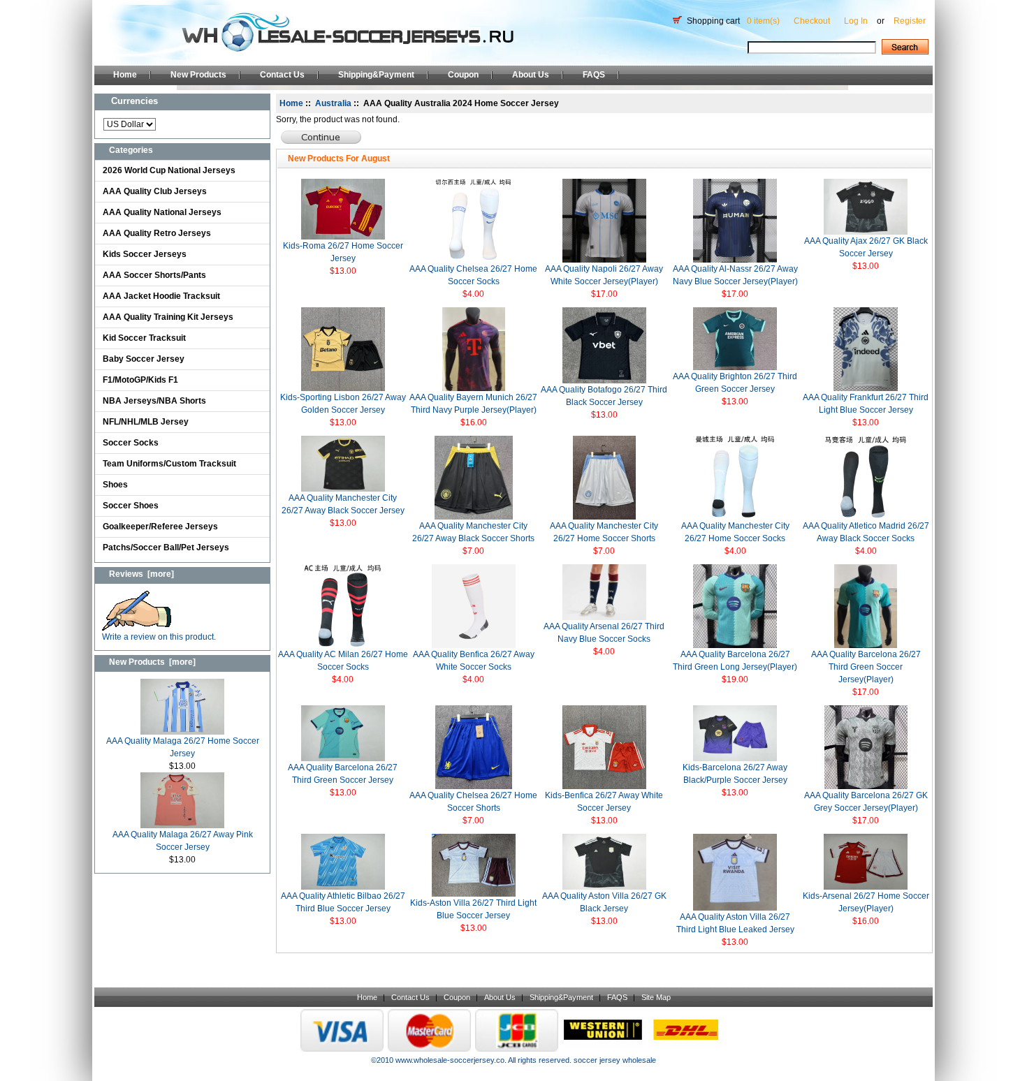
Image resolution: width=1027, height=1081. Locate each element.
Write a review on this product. (159, 637)
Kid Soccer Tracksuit (144, 338)
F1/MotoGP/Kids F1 (140, 380)
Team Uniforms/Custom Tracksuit (169, 464)
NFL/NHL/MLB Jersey (146, 422)
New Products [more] (152, 662)
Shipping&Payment (376, 75)
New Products (198, 75)
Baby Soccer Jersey (143, 359)
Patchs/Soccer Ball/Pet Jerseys (166, 547)
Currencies (134, 101)
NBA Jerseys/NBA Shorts (154, 401)
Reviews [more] (141, 574)
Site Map (656, 997)
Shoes (115, 485)
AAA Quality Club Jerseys (155, 191)
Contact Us (282, 75)
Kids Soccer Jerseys (145, 254)
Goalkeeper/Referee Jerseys (160, 526)
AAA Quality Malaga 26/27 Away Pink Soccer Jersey (182, 841)
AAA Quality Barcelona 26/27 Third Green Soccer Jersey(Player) (866, 666)
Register (910, 21)
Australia (333, 103)
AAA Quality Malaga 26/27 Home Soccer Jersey (182, 747)
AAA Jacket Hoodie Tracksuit (161, 296)
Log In (856, 21)
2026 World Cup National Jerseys (169, 170)
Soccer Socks (131, 443)
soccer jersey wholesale (615, 1060)
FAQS (594, 75)
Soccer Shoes (131, 505)
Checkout (812, 21)
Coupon (463, 75)
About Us (530, 75)
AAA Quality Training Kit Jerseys (168, 317)
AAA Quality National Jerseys (162, 212)
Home (125, 75)
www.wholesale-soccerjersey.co (449, 1060)
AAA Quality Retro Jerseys (157, 233)
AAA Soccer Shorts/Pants (154, 275)
